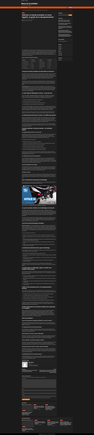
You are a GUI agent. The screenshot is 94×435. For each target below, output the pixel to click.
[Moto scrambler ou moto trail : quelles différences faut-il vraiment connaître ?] (27, 407)
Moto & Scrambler (29, 3)
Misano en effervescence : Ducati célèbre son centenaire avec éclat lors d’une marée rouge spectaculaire (50, 407)
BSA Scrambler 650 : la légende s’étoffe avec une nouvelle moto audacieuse (39, 407)
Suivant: (47, 371)
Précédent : (29, 370)
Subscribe (70, 7)
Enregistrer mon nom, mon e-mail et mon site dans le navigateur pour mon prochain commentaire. (36, 397)
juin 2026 (59, 49)
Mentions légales (24, 7)
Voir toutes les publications (33, 365)
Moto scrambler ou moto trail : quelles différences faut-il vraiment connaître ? (27, 413)
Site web (23, 394)
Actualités (24, 410)
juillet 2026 (60, 48)
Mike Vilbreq (31, 362)
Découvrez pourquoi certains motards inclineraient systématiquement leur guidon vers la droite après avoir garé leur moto (64, 35)
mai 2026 (59, 51)
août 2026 (59, 46)
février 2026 (60, 53)
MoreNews (49, 434)
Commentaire (24, 378)
